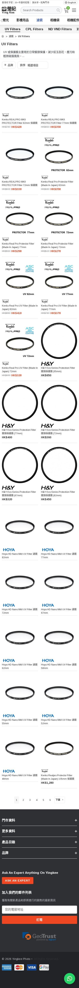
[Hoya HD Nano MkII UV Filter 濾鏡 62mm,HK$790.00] (20, 638)
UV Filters (13, 29)
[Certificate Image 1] (39, 935)
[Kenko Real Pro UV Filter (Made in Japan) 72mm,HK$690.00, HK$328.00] (20, 341)
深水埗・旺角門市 (40, 2)
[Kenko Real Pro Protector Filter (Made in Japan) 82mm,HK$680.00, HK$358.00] (59, 155)
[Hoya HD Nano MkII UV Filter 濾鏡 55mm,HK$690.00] (20, 693)
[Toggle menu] (74, 10)
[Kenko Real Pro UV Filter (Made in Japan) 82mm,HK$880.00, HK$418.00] (20, 279)
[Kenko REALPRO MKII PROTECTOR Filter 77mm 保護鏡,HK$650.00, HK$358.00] (59, 93)
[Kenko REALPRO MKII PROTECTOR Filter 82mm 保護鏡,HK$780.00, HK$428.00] (20, 93)
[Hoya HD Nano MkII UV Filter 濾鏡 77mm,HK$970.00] (59, 527)
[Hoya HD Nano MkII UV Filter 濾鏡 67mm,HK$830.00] (59, 582)
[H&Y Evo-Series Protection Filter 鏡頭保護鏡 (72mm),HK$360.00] (59, 403)
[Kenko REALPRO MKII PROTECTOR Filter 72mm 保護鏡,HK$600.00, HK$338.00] (20, 155)
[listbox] (32, 65)
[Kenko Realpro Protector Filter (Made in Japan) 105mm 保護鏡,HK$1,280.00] (59, 748)
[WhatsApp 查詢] (69, 978)
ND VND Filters (60, 29)
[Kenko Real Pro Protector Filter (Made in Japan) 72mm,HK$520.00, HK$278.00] (59, 217)
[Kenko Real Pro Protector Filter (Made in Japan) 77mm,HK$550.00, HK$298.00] (20, 217)
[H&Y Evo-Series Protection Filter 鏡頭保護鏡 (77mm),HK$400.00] (20, 403)
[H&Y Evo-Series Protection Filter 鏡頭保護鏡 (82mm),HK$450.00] (59, 465)
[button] (9, 65)
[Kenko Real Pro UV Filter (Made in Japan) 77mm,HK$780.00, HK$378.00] (59, 279)
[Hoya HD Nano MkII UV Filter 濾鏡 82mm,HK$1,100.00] (20, 527)
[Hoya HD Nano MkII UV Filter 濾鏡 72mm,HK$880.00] (20, 582)
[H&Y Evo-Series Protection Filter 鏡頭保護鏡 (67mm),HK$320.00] (20, 465)
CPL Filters (34, 29)
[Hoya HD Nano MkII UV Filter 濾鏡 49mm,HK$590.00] (20, 748)
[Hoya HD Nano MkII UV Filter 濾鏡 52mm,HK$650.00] (59, 693)
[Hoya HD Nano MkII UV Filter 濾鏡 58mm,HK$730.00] (59, 638)
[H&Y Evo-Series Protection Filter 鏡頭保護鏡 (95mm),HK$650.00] (59, 341)
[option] (39, 936)
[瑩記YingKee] (11, 12)
